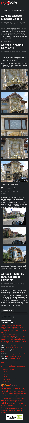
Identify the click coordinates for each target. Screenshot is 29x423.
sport (2, 410)
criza (11, 391)
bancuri (18, 388)
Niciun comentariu (9, 286)
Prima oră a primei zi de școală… (14, 347)
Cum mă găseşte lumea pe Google (11, 17)
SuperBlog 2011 (12, 410)
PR (23, 403)
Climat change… (13, 345)
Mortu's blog (6, 381)
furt (15, 396)
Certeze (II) (8, 188)
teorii (8, 413)
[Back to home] (9, 3)
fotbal (2, 396)
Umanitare (15, 412)
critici (8, 391)
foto (5, 396)
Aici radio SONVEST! (8, 369)
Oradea (8, 403)
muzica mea (24, 400)
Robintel (5, 383)
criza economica (16, 391)
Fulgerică (5, 374)
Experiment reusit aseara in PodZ (17, 366)
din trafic (9, 393)
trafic (11, 413)
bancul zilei (12, 388)
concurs (3, 391)
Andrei (6, 22)
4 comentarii (19, 23)
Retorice (10, 406)
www (21, 412)
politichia (19, 403)
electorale (7, 285)
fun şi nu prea (10, 396)
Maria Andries (6, 379)
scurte (23, 408)
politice (3, 286)
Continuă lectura (7, 310)
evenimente (22, 393)
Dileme (21, 391)
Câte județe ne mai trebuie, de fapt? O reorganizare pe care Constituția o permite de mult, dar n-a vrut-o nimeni (13, 336)
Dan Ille (5, 371)
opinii (22, 283)
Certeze (23, 51)
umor (19, 412)
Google (10, 398)
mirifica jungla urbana (15, 401)
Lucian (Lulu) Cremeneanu (10, 378)
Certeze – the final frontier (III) (12, 46)
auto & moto (5, 388)
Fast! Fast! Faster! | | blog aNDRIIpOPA (10, 361)
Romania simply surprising (11, 408)
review (14, 405)
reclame (3, 406)
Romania (13, 23)
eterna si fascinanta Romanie (17, 285)
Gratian (5, 376)
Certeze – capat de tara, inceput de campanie (12, 277)
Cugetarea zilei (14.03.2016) (19, 354)
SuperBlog (6, 410)
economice (15, 394)
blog (23, 388)
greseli (13, 398)
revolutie (17, 405)
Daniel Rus (6, 373)
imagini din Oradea (18, 398)
